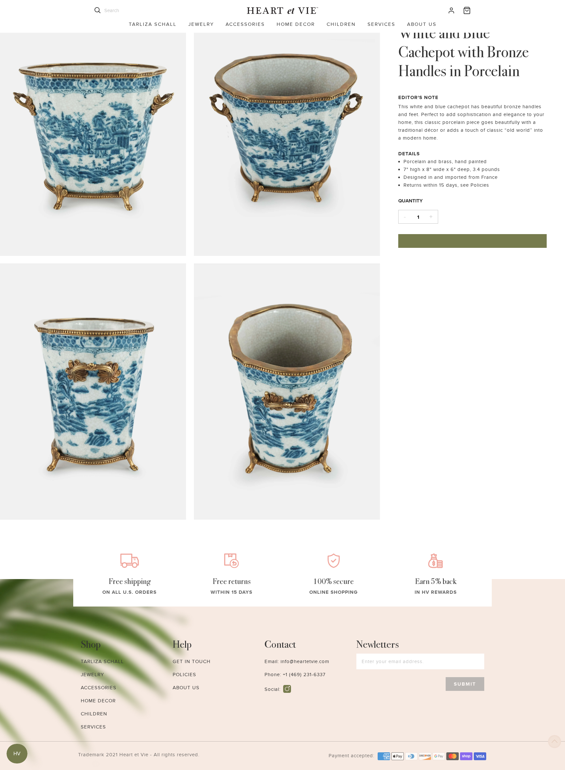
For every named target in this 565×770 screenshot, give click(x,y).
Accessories (245, 24)
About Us (422, 24)
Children (341, 24)
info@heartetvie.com (305, 661)
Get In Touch (192, 661)
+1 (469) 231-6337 (304, 674)
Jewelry (201, 24)
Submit (465, 684)
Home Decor (296, 24)
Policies (184, 674)
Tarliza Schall (153, 24)
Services (381, 24)
